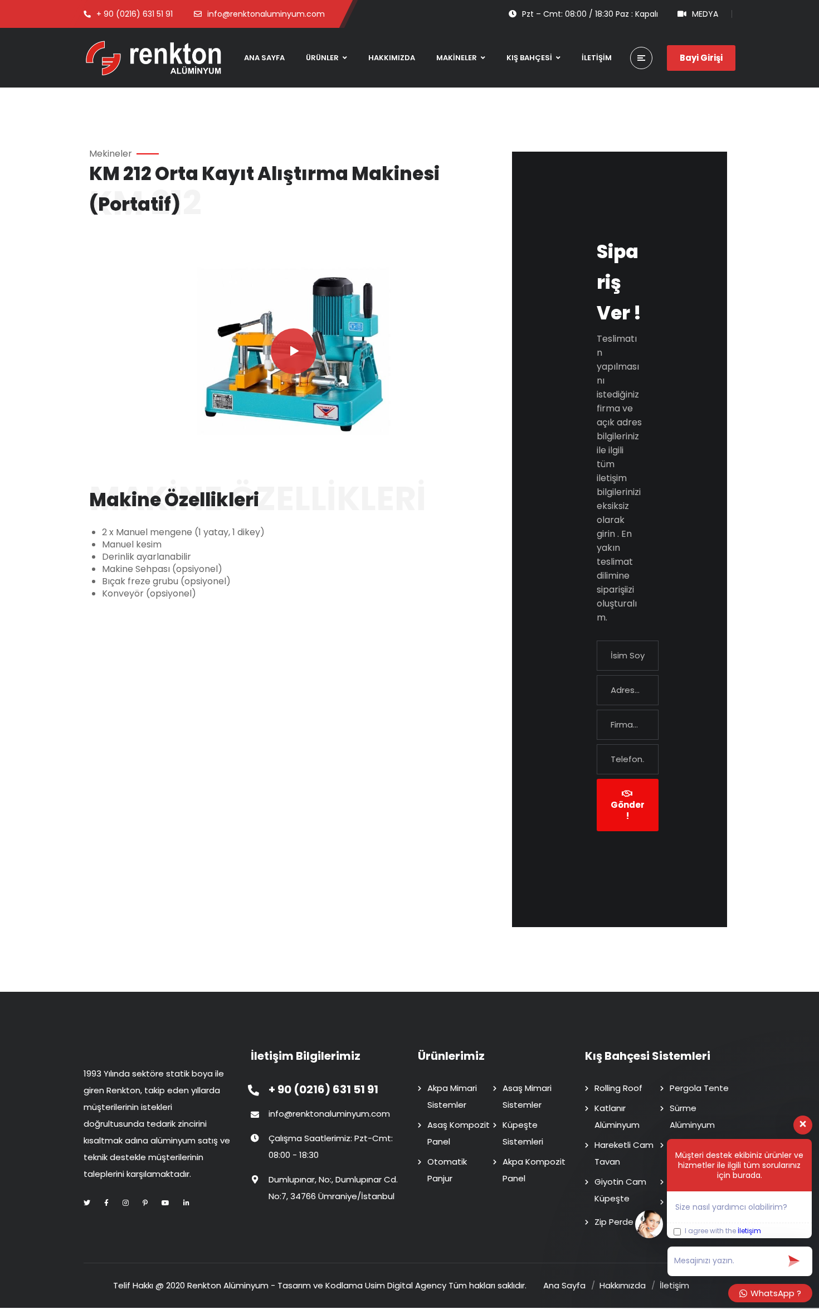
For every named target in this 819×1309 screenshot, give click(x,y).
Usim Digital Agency (405, 1285)
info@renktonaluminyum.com (329, 1113)
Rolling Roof (618, 1088)
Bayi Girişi (701, 58)
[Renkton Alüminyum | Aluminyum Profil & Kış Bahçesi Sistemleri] (153, 58)
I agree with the (722, 1231)
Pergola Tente (699, 1088)
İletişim (749, 1230)
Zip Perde (613, 1222)
